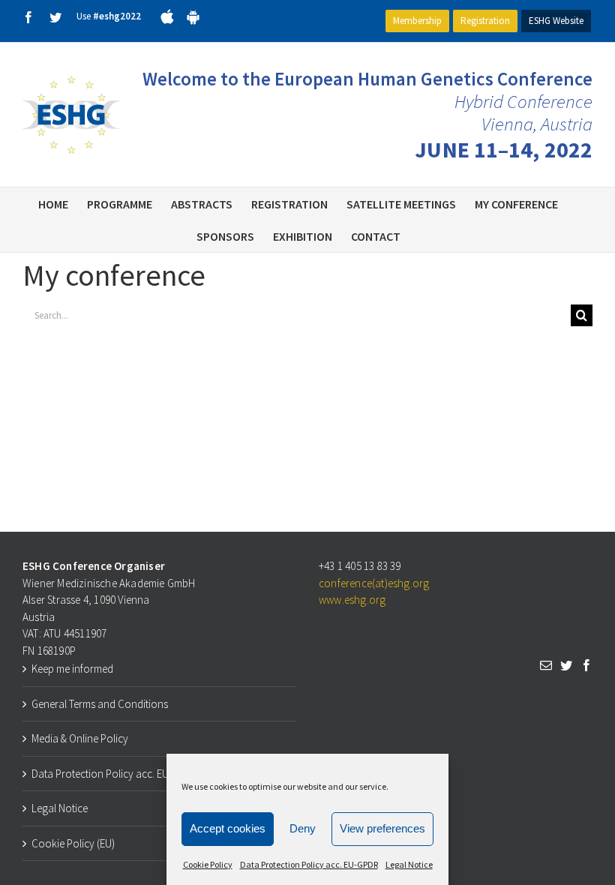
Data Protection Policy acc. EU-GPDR (309, 864)
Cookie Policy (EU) (73, 843)
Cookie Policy (207, 864)
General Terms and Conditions (100, 704)
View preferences (382, 828)
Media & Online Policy (80, 738)
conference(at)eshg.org (374, 583)
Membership (417, 20)
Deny (303, 828)
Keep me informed (72, 669)
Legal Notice (409, 864)
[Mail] (546, 665)
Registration (485, 20)
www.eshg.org (352, 599)
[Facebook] (586, 665)
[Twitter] (566, 665)
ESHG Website (556, 20)
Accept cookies (228, 828)
